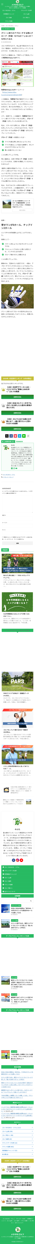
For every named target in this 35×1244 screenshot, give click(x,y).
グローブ (11, 477)
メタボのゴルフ (17, 4)
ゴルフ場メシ (26, 17)
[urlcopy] (28, 436)
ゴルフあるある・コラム (8, 10)
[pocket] (15, 436)
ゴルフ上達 (26, 14)
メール (4, 522)
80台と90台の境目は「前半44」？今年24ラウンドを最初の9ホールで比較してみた (22, 910)
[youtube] (17, 468)
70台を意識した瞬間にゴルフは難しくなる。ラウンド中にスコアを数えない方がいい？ (22, 1056)
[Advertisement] (17, 337)
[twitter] (7, 436)
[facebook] (11, 436)
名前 (4, 515)
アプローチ (5, 477)
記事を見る (17, 397)
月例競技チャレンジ (8, 14)
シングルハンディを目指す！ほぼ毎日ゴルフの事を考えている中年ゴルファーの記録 (17, 1237)
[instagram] (14, 468)
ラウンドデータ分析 (26, 10)
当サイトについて (9, 891)
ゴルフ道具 (9, 17)
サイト (4, 530)
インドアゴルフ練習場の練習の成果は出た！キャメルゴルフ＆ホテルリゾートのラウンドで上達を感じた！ (17, 1109)
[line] (24, 436)
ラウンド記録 (8, 21)
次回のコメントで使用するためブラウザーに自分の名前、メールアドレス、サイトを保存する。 (17, 538)
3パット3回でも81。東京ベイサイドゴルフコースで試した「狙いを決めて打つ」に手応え (22, 925)
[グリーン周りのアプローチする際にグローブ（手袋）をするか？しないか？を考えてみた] (19, 436)
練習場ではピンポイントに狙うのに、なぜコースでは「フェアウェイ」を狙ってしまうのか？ (22, 999)
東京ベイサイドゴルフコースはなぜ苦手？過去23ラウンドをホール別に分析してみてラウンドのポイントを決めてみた (22, 983)
